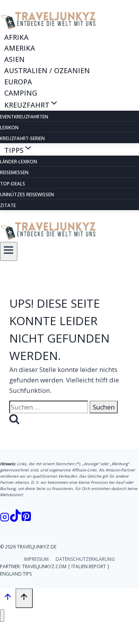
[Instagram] (4, 517)
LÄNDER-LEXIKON (18, 161)
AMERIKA (19, 48)
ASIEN (14, 59)
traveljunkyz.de (36, 546)
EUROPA (18, 81)
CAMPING (20, 92)
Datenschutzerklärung (85, 559)
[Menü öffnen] (8, 251)
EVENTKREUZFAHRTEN (24, 116)
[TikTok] (15, 517)
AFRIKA (16, 36)
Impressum (36, 559)
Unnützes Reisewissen (27, 194)
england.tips (16, 574)
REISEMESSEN (14, 172)
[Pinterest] (26, 517)
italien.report (88, 566)
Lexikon (9, 127)
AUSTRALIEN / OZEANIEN (47, 70)
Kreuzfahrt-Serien (22, 138)
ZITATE (8, 205)
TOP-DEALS (12, 183)
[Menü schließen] (2, 615)
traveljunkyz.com (44, 566)
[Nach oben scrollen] (7, 598)
